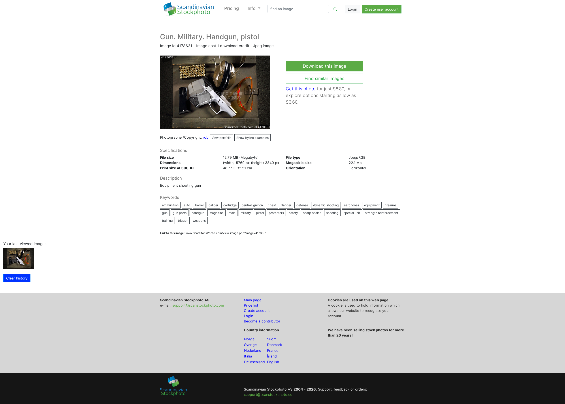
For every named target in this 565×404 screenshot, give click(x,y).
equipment (372, 205)
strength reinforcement (381, 213)
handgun (198, 213)
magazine (216, 213)
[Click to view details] (18, 258)
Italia (248, 356)
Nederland (252, 350)
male (232, 213)
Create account (257, 310)
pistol (260, 213)
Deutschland (254, 362)
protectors (276, 213)
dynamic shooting (326, 205)
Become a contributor (262, 321)
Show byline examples (252, 138)
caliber (213, 205)
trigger (183, 220)
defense (302, 205)
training (167, 220)
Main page (252, 300)
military (246, 213)
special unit (352, 213)
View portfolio (221, 138)
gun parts (179, 213)
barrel (199, 205)
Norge (249, 339)
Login (352, 9)
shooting (332, 213)
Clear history (17, 278)
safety (293, 213)
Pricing (231, 8)
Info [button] (252, 8)
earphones (351, 205)
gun (165, 213)
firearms (390, 205)
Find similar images (324, 78)
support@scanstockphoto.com (198, 305)
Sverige (250, 345)
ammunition (170, 205)
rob (217, 137)
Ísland (272, 356)
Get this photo (301, 88)
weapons (199, 220)
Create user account (382, 9)
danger (286, 205)
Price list (251, 305)
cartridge (230, 205)
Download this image (324, 66)
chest (272, 205)
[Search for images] (335, 9)
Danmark (274, 345)
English (273, 362)
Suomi (272, 339)
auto (187, 205)
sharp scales (312, 213)
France (272, 350)
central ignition (252, 205)
